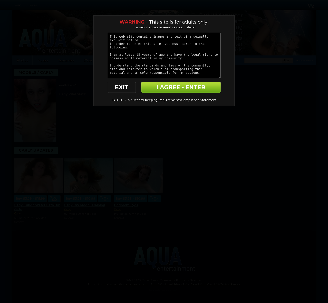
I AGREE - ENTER (181, 87)
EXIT (121, 87)
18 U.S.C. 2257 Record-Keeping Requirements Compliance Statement (164, 100)
